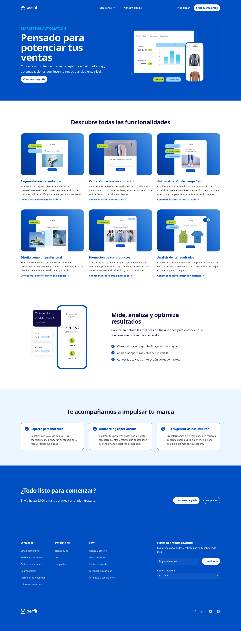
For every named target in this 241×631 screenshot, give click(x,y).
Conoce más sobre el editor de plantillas (45, 275)
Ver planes (212, 500)
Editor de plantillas (31, 564)
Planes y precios (132, 7)
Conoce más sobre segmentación (41, 199)
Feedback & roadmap (100, 570)
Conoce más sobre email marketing (110, 275)
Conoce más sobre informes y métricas (180, 275)
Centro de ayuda (98, 564)
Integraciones (62, 542)
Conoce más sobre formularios (108, 199)
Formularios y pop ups (33, 577)
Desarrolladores (98, 557)
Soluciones (106, 7)
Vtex (57, 557)
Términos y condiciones (102, 577)
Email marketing (30, 550)
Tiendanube (61, 550)
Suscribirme (211, 561)
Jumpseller (61, 564)
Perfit (92, 542)
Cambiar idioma (166, 570)
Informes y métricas (32, 584)
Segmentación (29, 570)
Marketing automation (33, 557)
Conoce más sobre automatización (178, 199)
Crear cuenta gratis (207, 7)
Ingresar (185, 7)
